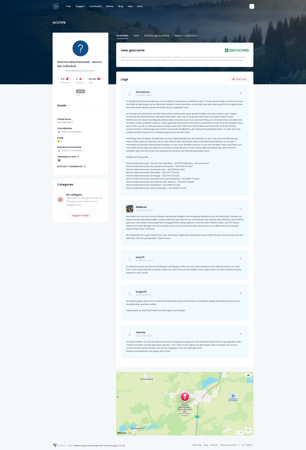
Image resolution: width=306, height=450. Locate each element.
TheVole (140, 332)
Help (206, 445)
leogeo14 (141, 291)
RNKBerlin (141, 207)
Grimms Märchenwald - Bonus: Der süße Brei (79, 64)
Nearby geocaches (156, 35)
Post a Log (241, 79)
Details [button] (61, 105)
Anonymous (143, 92)
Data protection (228, 445)
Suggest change (80, 215)
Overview (122, 35)
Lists (136, 35)
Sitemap (197, 445)
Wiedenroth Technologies (104, 445)
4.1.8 (121, 445)
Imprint (214, 445)
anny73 (140, 257)
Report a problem (186, 35)
